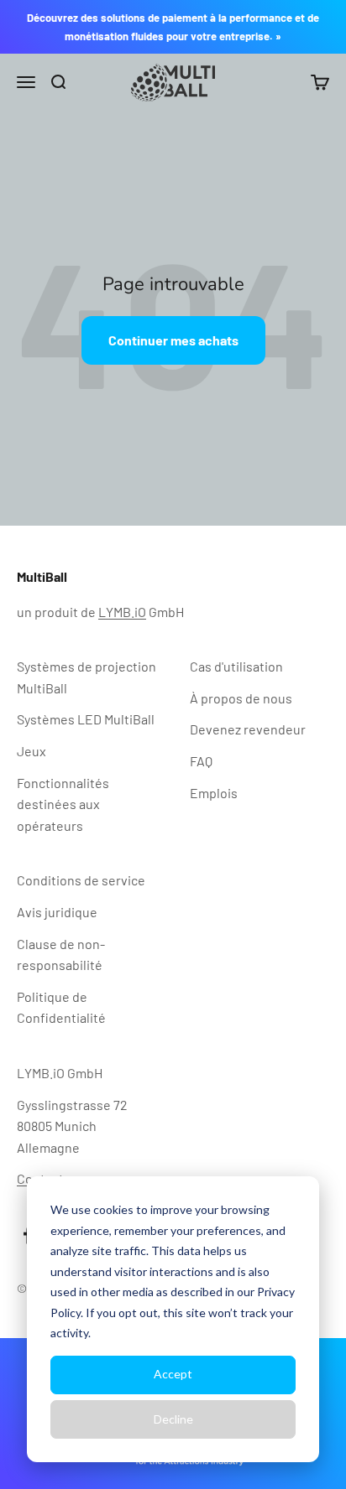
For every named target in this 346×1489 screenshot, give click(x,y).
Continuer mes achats (173, 340)
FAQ (201, 761)
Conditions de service (81, 880)
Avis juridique (57, 912)
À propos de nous (241, 698)
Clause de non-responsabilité (61, 954)
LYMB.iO (122, 612)
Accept (173, 1374)
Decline (173, 1419)
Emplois (214, 793)
